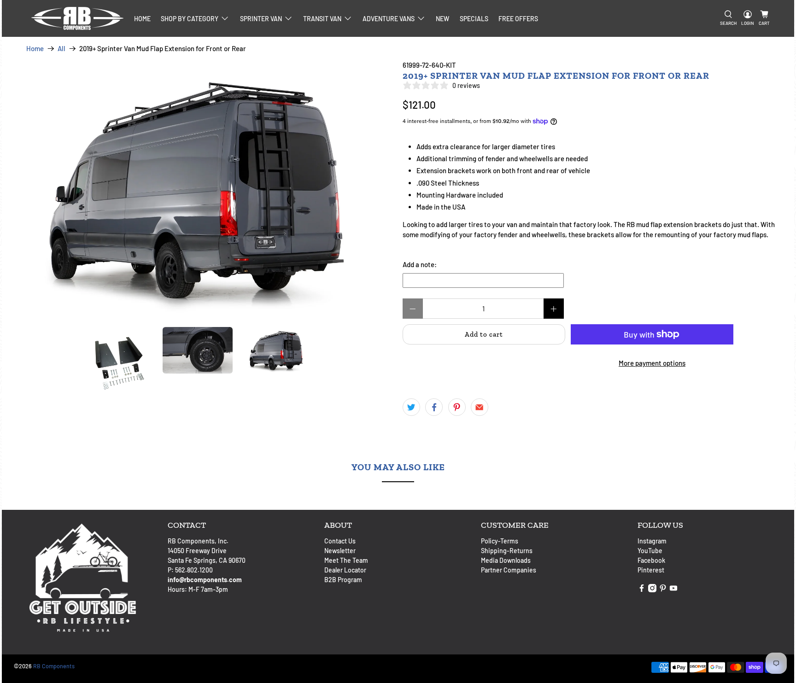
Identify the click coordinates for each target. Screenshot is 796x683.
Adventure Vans (389, 19)
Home (142, 19)
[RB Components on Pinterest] (663, 590)
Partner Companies (508, 570)
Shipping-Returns (507, 551)
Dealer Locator (345, 570)
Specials (474, 19)
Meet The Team (346, 560)
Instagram (652, 541)
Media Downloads (506, 560)
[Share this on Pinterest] (457, 407)
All (61, 48)
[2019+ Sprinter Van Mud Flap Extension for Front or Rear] (199, 189)
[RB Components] (77, 18)
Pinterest (651, 570)
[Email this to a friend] (479, 407)
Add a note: (420, 264)
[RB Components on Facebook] (642, 590)
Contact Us (340, 541)
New (442, 19)
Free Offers (518, 19)
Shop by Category (189, 19)
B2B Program (343, 580)
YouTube (650, 551)
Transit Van (322, 19)
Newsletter (340, 551)
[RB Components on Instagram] (652, 590)
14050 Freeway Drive (197, 551)
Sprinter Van (261, 19)
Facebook (651, 560)
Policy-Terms (499, 541)
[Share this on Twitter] (411, 407)
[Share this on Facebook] (434, 407)
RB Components (54, 666)
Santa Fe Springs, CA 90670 (207, 560)
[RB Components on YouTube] (673, 590)
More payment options (652, 363)
